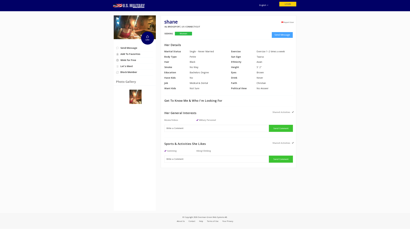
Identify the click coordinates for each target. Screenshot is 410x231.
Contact (192, 221)
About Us (181, 221)
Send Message (282, 35)
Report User (288, 22)
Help (201, 221)
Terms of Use (212, 221)
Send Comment (280, 128)
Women (183, 33)
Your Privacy (227, 221)
